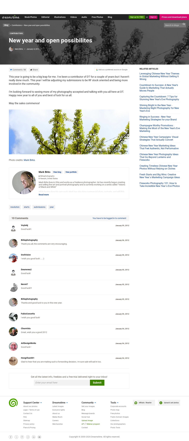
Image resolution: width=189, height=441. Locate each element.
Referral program (93, 424)
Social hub (86, 417)
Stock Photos (31, 17)
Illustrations (60, 17)
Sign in (153, 17)
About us (56, 413)
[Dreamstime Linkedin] (33, 437)
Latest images (58, 406)
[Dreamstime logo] (13, 402)
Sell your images (88, 406)
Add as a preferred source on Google (112, 70)
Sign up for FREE (137, 17)
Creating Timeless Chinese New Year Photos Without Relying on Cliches (158, 167)
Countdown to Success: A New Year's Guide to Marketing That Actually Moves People (159, 88)
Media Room (57, 417)
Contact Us (27, 413)
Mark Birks (19, 49)
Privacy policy (28, 424)
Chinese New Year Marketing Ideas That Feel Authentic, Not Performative (159, 147)
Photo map (114, 410)
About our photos (30, 406)
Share (35, 70)
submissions (39, 207)
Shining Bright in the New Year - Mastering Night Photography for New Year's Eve (159, 108)
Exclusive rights (58, 410)
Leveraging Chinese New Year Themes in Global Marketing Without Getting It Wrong (159, 76)
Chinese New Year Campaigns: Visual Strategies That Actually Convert (159, 138)
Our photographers (118, 424)
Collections (114, 420)
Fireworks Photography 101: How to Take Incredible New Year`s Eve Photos (160, 184)
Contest (85, 428)
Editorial (45, 17)
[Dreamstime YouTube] (39, 437)
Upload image (87, 420)
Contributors (16, 33)
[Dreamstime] (11, 16)
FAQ (25, 417)
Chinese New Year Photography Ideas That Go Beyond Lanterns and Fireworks (159, 157)
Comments (19, 70)
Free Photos (97, 17)
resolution (14, 207)
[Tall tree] (69, 131)
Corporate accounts (118, 406)
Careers (55, 420)
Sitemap (26, 420)
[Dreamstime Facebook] (10, 437)
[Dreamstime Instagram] (28, 437)
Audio (84, 17)
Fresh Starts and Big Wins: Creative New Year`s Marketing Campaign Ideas (160, 176)
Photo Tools (115, 428)
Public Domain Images (119, 417)
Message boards (88, 413)
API (83, 424)
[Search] (184, 25)
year (52, 207)
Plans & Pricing (29, 428)
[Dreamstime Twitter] (16, 437)
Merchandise (57, 424)
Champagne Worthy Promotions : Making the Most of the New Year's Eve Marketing (160, 128)
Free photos (115, 413)
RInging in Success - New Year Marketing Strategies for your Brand (158, 118)
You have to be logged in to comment (109, 218)
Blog (110, 17)
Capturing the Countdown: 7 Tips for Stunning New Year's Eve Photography (159, 98)
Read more (44, 194)
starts (26, 207)
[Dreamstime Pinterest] (22, 437)
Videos (73, 17)
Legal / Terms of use (31, 410)
